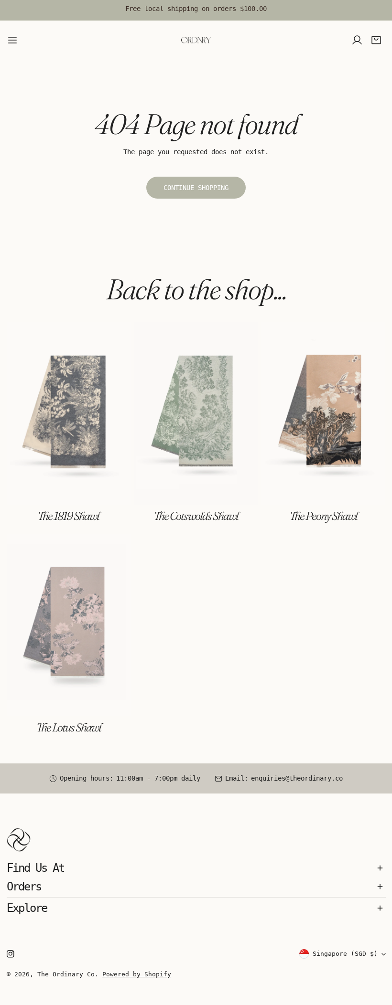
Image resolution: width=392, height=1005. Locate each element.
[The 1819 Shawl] (69, 413)
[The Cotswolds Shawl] (196, 413)
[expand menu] (12, 40)
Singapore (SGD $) (345, 953)
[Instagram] (10, 954)
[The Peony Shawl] (323, 413)
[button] (376, 40)
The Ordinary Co (66, 974)
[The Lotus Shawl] (69, 625)
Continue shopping (196, 187)
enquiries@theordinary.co (297, 778)
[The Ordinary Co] (196, 40)
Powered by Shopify (136, 974)
